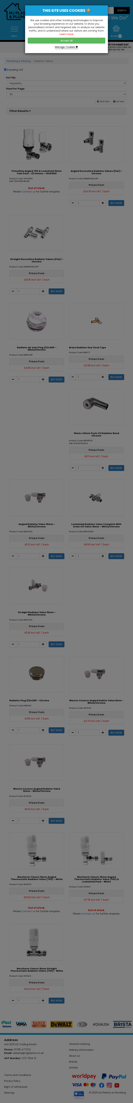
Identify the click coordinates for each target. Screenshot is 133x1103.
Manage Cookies (65, 47)
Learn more (66, 34)
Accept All (66, 40)
